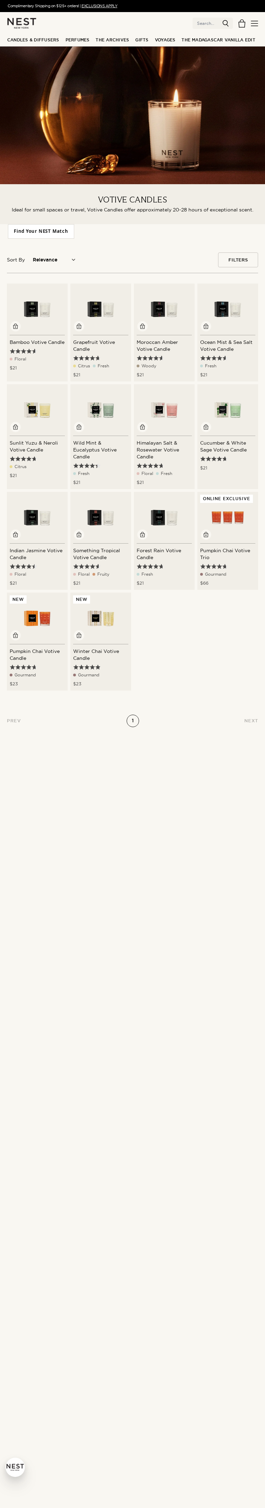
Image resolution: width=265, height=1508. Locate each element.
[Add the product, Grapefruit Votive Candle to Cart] (79, 326)
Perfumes (78, 40)
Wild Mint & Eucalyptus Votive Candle (95, 450)
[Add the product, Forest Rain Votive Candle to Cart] (142, 534)
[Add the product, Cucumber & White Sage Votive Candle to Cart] (206, 427)
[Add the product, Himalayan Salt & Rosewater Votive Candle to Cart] (142, 427)
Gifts (141, 40)
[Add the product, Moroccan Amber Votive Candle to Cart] (142, 326)
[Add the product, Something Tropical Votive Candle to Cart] (79, 534)
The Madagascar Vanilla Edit (218, 40)
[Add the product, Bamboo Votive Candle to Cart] (15, 326)
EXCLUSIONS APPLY (99, 5)
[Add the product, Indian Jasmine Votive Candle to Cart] (15, 534)
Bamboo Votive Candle (37, 342)
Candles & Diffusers (33, 40)
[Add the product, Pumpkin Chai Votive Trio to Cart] (206, 534)
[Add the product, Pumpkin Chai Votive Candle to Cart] (15, 635)
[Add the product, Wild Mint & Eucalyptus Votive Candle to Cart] (79, 427)
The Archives (112, 40)
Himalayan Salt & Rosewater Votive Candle (158, 450)
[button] (225, 23)
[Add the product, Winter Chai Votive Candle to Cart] (79, 635)
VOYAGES (165, 40)
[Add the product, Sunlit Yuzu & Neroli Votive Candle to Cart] (15, 427)
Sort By (16, 260)
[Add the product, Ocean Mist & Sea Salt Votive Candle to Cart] (206, 326)
